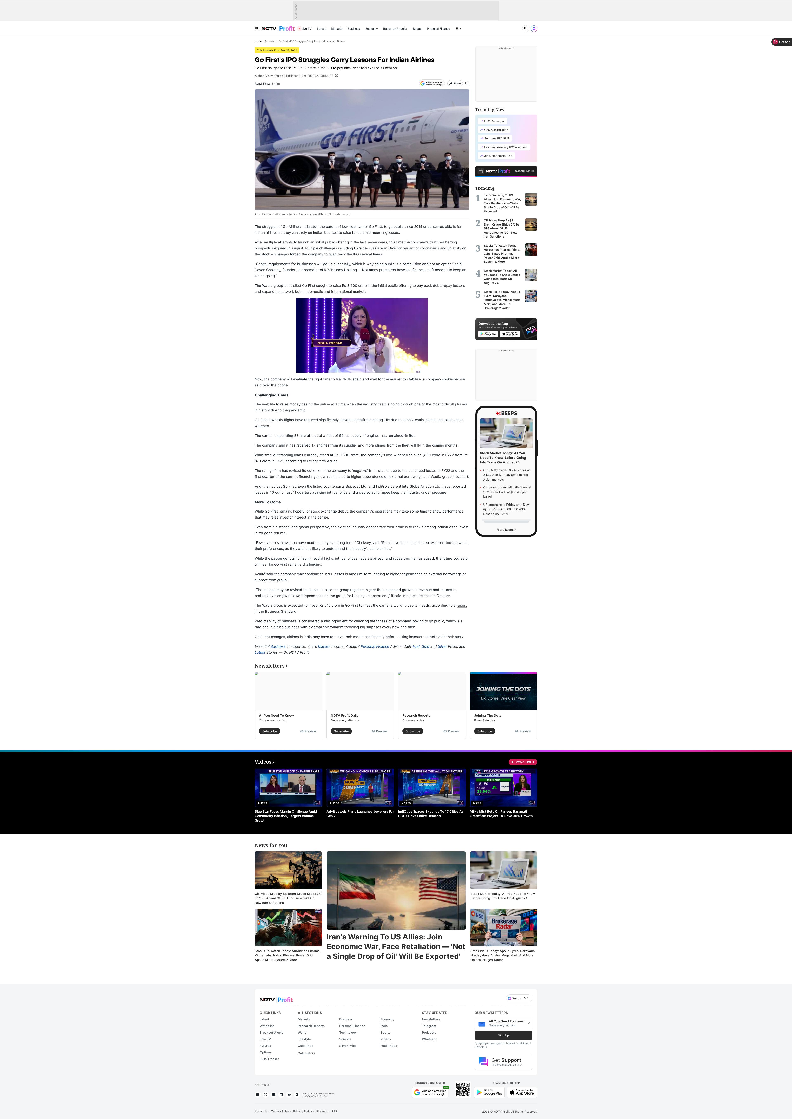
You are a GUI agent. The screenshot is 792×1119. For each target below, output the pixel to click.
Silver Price (348, 1046)
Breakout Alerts (271, 1032)
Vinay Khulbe (274, 75)
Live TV (306, 28)
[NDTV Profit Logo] (276, 998)
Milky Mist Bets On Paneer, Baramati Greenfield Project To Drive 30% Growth (501, 813)
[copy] (467, 83)
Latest (321, 28)
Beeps (417, 28)
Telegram (429, 1026)
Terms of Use (280, 1111)
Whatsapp (429, 1039)
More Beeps (505, 529)
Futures (265, 1046)
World (302, 1032)
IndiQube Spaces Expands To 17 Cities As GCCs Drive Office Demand (431, 813)
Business (354, 28)
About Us (261, 1111)
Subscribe (269, 731)
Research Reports (395, 28)
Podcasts (429, 1032)
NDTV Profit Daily (344, 715)
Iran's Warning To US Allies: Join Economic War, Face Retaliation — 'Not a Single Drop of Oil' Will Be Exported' (396, 946)
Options (265, 1052)
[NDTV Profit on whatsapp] (297, 1095)
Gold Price (305, 1046)
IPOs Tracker (269, 1059)
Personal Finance (438, 28)
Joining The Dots (487, 715)
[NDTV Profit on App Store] (522, 1092)
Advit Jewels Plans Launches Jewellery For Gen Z (360, 813)
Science (345, 1039)
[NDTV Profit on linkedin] (281, 1095)
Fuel (416, 646)
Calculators (306, 1053)
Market (324, 646)
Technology (348, 1032)
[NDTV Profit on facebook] (258, 1095)
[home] (278, 26)
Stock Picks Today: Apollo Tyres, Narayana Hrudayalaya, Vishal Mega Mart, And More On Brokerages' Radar (502, 955)
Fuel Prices (389, 1046)
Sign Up (503, 1035)
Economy (371, 28)
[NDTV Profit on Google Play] (489, 1092)
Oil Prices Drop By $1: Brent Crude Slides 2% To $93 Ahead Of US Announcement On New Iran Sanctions (288, 898)
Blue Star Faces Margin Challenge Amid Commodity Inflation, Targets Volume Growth (286, 815)
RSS (334, 1111)
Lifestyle (304, 1039)
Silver (442, 646)
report (462, 605)
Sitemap (321, 1111)
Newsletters (431, 1019)
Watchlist (267, 1026)
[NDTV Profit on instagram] (273, 1095)
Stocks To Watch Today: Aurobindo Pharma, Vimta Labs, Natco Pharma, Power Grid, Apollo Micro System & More (288, 955)
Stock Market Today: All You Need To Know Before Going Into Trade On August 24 (502, 896)
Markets (336, 28)
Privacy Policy (302, 1111)
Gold (425, 646)
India (384, 1026)
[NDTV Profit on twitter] (266, 1095)
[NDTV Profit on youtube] (289, 1095)
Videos (386, 1039)
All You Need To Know (276, 715)
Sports (385, 1032)
